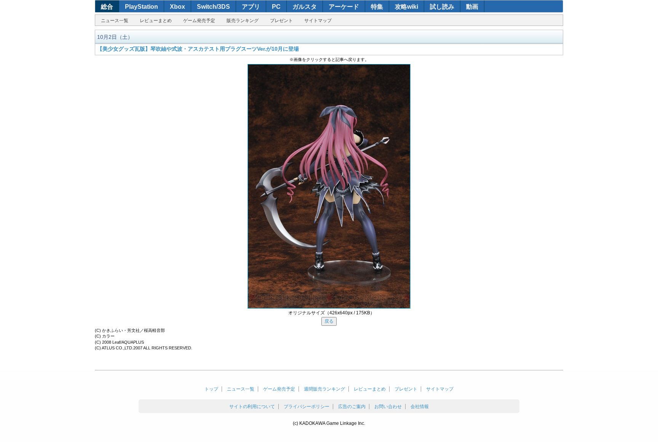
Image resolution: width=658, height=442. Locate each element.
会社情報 (419, 406)
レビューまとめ (156, 20)
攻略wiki (406, 6)
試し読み (442, 6)
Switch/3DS (213, 6)
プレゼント (281, 20)
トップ (211, 389)
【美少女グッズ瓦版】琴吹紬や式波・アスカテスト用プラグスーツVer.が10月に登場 (198, 49)
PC (276, 6)
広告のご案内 (352, 406)
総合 (107, 6)
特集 (377, 6)
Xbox (177, 6)
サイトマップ (318, 20)
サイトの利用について (252, 406)
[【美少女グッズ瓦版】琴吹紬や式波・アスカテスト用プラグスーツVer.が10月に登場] (329, 186)
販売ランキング (243, 20)
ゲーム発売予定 (199, 20)
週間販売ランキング (324, 389)
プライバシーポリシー (306, 406)
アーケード (344, 6)
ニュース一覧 (114, 20)
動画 (472, 6)
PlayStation (141, 6)
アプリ (251, 6)
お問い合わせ (388, 406)
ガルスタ (304, 6)
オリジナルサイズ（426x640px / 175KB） (331, 312)
